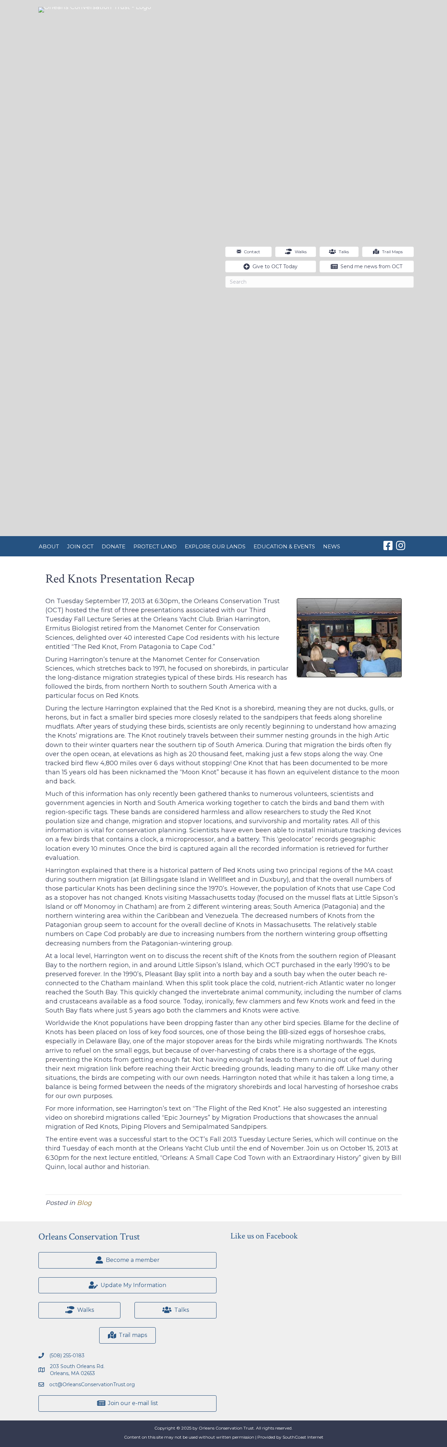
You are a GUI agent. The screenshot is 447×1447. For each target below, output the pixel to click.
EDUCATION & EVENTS (284, 546)
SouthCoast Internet (303, 1437)
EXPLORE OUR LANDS (215, 546)
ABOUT (49, 546)
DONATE (113, 546)
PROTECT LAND (155, 546)
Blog (84, 1203)
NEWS (331, 546)
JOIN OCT (80, 546)
